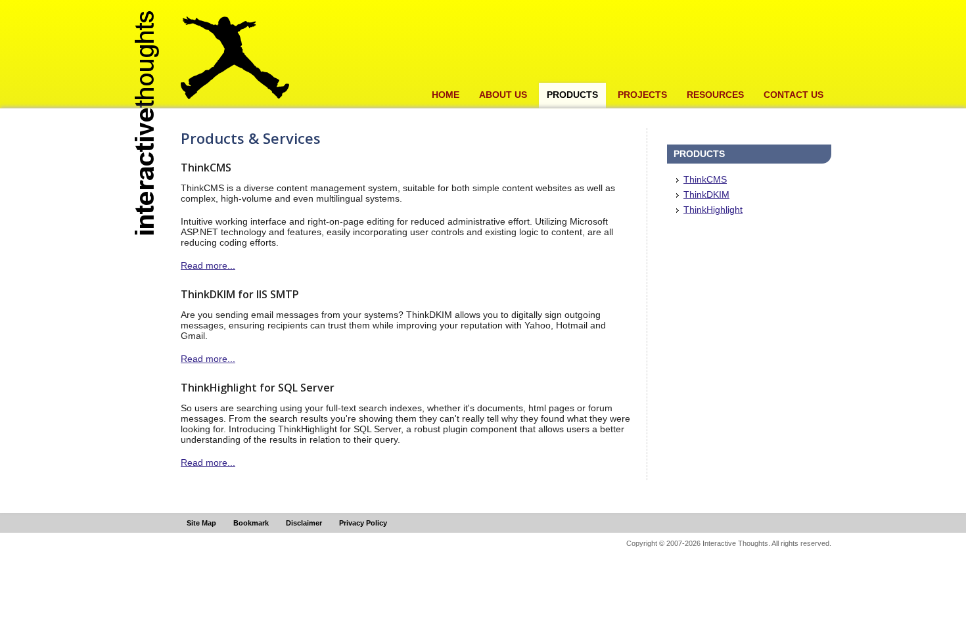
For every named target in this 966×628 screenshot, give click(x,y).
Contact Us (793, 94)
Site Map (201, 523)
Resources (715, 94)
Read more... (208, 265)
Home (445, 94)
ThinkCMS (705, 179)
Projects (642, 94)
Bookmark (251, 523)
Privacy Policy (363, 523)
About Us (503, 94)
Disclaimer (304, 523)
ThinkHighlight (713, 209)
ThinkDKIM (706, 194)
